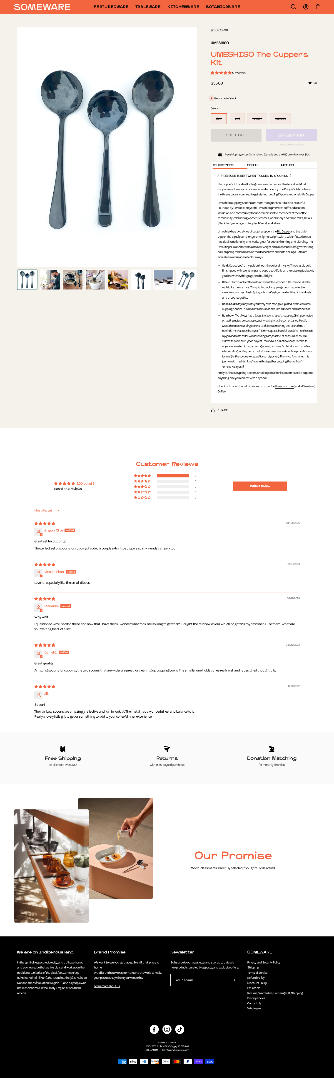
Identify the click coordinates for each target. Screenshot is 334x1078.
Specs (252, 165)
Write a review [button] (260, 486)
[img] (44, 523)
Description (223, 165)
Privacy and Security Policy (263, 962)
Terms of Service (257, 973)
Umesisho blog (284, 386)
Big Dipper (283, 231)
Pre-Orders (253, 988)
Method (287, 165)
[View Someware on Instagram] (167, 1029)
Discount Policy (257, 983)
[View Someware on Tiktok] (179, 1029)
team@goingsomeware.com (175, 1049)
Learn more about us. (107, 986)
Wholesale (254, 1008)
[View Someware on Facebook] (154, 1029)
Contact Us (254, 1003)
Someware (170, 1042)
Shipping (253, 967)
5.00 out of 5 (85, 483)
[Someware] (42, 7)
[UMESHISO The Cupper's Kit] (27, 280)
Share (222, 410)
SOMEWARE (259, 952)
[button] (221, 73)
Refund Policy (255, 978)
